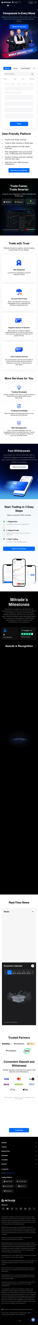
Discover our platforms (19, 170)
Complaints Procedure (24, 1312)
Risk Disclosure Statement (8, 1314)
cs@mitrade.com (10, 1173)
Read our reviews (25, 637)
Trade (19, 124)
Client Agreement (21, 1314)
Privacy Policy (5, 1312)
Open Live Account (19, 26)
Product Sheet (14, 1312)
